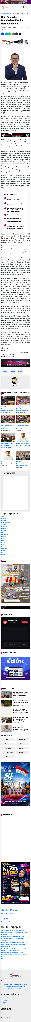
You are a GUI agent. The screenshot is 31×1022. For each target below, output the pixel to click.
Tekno (5, 918)
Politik (3, 532)
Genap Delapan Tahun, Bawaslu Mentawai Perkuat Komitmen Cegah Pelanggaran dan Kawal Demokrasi (14, 932)
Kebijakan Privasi (13, 988)
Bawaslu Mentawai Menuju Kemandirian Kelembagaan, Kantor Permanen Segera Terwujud (13, 938)
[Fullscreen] (21, 644)
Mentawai (4, 526)
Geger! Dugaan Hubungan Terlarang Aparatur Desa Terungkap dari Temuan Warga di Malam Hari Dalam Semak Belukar (21, 702)
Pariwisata (4, 547)
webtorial (7, 756)
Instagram (5, 999)
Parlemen (13, 371)
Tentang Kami (8, 984)
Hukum (3, 539)
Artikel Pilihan (10, 910)
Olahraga (4, 541)
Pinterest (5, 1000)
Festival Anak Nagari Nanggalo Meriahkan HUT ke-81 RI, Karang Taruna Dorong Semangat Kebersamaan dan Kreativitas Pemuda (7, 427)
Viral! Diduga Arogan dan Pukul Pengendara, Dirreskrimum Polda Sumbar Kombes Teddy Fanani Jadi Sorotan (22, 427)
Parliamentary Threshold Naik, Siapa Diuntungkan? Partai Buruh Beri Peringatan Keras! (14, 955)
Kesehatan (4, 543)
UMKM (3, 555)
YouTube (5, 1003)
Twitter (4, 1002)
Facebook (5, 997)
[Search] (29, 2)
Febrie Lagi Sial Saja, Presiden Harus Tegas (13, 198)
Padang (5, 371)
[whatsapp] (9, 33)
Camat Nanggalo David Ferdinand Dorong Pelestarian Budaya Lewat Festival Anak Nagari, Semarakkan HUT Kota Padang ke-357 (23, 409)
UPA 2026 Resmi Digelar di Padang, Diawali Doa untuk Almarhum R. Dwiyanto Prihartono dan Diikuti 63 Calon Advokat (15, 209)
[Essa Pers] (5, 7)
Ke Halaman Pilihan (7, 913)
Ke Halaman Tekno (7, 922)
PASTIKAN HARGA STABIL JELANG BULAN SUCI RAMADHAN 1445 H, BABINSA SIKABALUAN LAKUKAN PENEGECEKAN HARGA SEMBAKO (21, 693)
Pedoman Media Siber (20, 984)
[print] (13, 33)
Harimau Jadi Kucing (13, 215)
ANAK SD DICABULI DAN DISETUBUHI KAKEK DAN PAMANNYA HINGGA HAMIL (21, 710)
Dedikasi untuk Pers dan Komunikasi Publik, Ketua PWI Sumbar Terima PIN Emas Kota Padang (7, 445)
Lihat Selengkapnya (7, 959)
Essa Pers (14, 1017)
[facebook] (2, 33)
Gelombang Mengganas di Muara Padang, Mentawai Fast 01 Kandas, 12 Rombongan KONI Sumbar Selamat (7, 409)
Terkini (9, 13)
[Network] (23, 7)
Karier (21, 988)
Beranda (3, 13)
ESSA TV (4, 549)
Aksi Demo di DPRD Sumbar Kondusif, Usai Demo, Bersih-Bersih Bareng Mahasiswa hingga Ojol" (15, 226)
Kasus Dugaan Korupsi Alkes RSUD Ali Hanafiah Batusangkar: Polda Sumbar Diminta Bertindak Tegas (21, 727)
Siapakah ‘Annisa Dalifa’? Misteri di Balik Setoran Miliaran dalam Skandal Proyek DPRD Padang (14, 220)
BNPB (3, 551)
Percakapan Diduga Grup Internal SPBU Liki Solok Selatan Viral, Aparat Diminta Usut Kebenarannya (14, 944)
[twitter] (6, 33)
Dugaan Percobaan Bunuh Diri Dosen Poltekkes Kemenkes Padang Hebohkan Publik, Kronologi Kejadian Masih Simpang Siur (21, 719)
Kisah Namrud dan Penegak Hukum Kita (15, 203)
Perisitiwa (4, 536)
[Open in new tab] (24, 644)
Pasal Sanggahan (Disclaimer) (15, 986)
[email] (16, 33)
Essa (2, 553)
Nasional (3, 520)
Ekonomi (3, 530)
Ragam (3, 518)
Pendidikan (4, 534)
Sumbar (3, 524)
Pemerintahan (5, 522)
